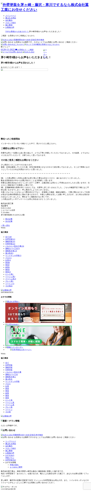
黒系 (7, 263)
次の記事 (8, 221)
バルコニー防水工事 (14, 246)
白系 (8, 260)
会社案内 (8, 20)
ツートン (9, 284)
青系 (7, 265)
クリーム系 (10, 279)
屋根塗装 (10, 241)
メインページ (10, 16)
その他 (8, 286)
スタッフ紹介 (10, 23)
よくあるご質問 (16, 467)
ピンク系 (9, 274)
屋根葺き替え (11, 251)
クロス (8, 258)
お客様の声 (9, 27)
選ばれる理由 (10, 18)
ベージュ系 (10, 277)
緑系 (7, 267)
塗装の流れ (14, 465)
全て (8, 237)
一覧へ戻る (5, 225)
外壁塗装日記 (10, 460)
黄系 (7, 270)
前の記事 (8, 219)
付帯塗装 (10, 244)
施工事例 (8, 25)
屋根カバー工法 (12, 248)
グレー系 (9, 281)
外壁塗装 (10, 239)
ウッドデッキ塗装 (13, 255)
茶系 (8, 272)
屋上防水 (9, 253)
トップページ (10, 441)
